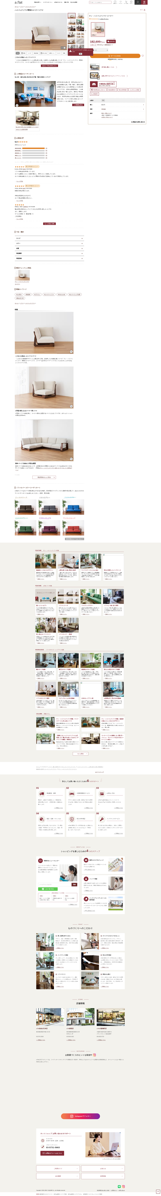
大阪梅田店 (25, 206)
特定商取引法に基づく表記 (103, 1190)
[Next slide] (64, 31)
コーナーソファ (49, 294)
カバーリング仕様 (75, 294)
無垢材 (28, 294)
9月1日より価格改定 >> (105, 45)
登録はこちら (89, 890)
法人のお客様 (73, 2)
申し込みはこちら (90, 869)
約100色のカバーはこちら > (74, 539)
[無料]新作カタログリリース (46, 1194)
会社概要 (58, 1176)
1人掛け (19, 294)
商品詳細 (19, 258)
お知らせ (103, 1168)
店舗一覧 (66, 2)
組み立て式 (20, 298)
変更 (103, 100)
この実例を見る (78, 105)
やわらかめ (62, 294)
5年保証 (103, 109)
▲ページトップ (99, 772)
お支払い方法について (107, 117)
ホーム (16, 6)
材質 (17, 248)
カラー (18, 243)
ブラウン (37, 294)
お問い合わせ (122, 1190)
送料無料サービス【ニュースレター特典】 (93, 1194)
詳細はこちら (59, 807)
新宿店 (24, 169)
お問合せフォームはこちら (53, 1153)
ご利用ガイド (58, 1168)
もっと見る (81, 753)
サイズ (18, 238)
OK (80, 54)
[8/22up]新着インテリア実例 (60, 1194)
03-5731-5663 (53, 1147)
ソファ (22, 6)
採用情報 (103, 1176)
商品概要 (19, 253)
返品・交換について (106, 113)
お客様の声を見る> (104, 19)
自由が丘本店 (42, 1028)
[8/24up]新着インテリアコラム (75, 1194)
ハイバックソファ (30, 6)
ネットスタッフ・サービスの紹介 (112, 1158)
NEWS (37, 1194)
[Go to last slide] (17, 31)
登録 (74, 884)
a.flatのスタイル (58, 2)
